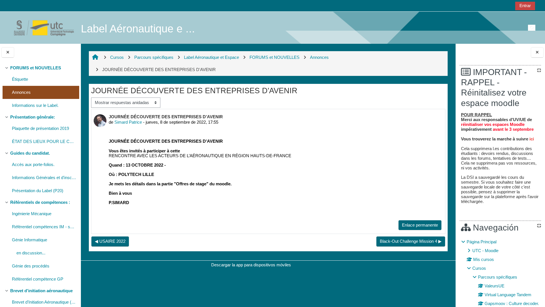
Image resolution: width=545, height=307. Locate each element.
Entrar (525, 5)
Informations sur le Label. (35, 105)
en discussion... (30, 252)
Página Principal (481, 241)
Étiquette (20, 79)
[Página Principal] (40, 27)
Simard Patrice (128, 122)
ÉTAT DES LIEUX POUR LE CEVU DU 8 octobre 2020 (44, 141)
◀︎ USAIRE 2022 (110, 241)
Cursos (479, 268)
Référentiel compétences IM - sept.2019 (44, 226)
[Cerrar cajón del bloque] (537, 52)
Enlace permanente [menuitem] (420, 225)
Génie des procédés (30, 266)
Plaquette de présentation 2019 (40, 128)
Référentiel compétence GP (37, 279)
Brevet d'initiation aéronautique (41, 290)
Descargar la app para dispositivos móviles (251, 264)
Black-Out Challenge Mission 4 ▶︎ (411, 241)
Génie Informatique (29, 239)
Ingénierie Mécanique (31, 213)
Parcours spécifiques (497, 277)
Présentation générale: (32, 117)
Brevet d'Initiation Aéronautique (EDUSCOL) (44, 302)
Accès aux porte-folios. (33, 164)
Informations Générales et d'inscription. (44, 177)
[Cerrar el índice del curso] (7, 52)
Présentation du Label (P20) (37, 190)
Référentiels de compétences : (40, 202)
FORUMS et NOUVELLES (35, 67)
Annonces (21, 92)
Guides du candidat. (30, 153)
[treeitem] (40, 87)
